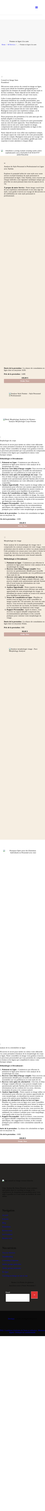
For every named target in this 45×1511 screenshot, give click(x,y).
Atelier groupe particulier (11, 1264)
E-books (5, 1219)
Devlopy (11, 1319)
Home (4, 44)
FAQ (1, 1330)
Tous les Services (8, 1253)
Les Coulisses (7, 1234)
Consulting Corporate (10, 1260)
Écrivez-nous (7, 1230)
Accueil (5, 1215)
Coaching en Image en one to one (15, 1276)
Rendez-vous (7, 1238)
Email (8, 1292)
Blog (4, 1223)
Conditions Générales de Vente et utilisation (20, 1330)
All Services (11, 44)
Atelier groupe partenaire (11, 1268)
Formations (6, 1227)
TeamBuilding (7, 1257)
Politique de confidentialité (25, 1332)
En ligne (5, 1272)
